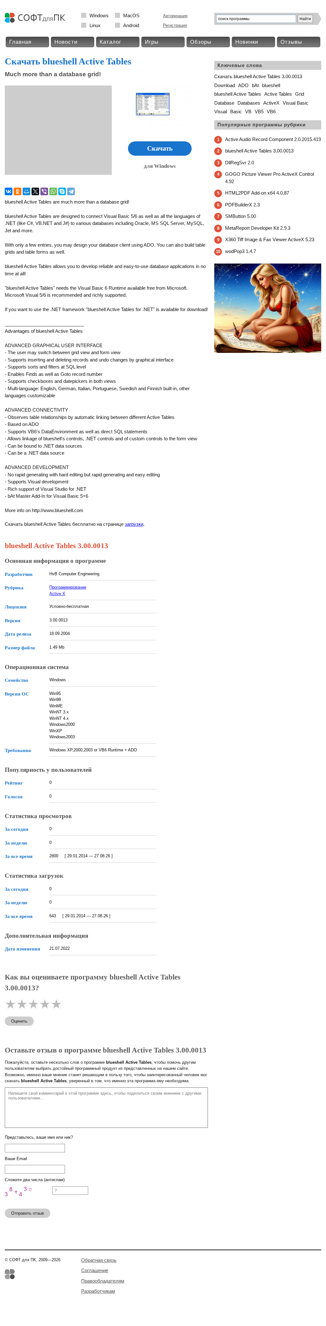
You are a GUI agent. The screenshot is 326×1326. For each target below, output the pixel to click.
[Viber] (44, 191)
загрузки (134, 524)
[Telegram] (71, 191)
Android (131, 25)
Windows (99, 15)
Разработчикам (98, 1291)
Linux (95, 25)
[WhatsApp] (53, 191)
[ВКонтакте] (8, 191)
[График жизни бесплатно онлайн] (267, 351)
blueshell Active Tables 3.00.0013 (259, 150)
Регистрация (175, 25)
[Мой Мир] (26, 191)
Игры (152, 42)
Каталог (110, 42)
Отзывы (291, 42)
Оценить (19, 1021)
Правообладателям (102, 1281)
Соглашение (94, 1270)
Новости (66, 42)
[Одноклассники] (17, 191)
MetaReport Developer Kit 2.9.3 (257, 228)
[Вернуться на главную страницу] (36, 21)
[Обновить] (29, 1200)
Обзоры (200, 42)
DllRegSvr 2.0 (239, 162)
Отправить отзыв (27, 1213)
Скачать (160, 148)
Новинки (247, 42)
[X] (35, 191)
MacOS (131, 15)
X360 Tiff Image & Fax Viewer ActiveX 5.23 (269, 239)
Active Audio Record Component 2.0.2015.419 (273, 139)
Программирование (67, 587)
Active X (57, 593)
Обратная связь (99, 1260)
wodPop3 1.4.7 (240, 251)
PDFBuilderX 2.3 (242, 204)
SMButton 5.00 (240, 216)
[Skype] (62, 191)
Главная (20, 42)
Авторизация (175, 15)
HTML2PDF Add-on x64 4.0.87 (257, 193)
